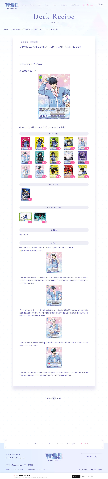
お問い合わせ (83, 469)
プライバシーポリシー (19, 469)
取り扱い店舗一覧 (97, 469)
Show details (90, 476)
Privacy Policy (43, 477)
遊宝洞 (30, 465)
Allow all (75, 476)
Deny (83, 476)
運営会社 (8, 469)
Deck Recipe (16, 29)
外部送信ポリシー (32, 469)
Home (6, 29)
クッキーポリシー (43, 469)
